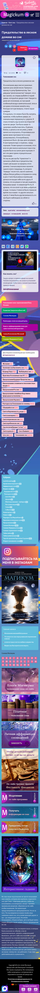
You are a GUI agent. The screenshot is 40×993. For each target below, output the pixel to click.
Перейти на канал (11, 289)
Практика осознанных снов (13, 520)
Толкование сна (23, 435)
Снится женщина (10, 415)
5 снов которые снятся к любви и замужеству (19, 642)
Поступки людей (12, 504)
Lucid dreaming (9, 481)
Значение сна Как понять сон (15, 368)
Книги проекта (9, 512)
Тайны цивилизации (11, 536)
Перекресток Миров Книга (13, 517)
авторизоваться (9, 355)
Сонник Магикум (10, 525)
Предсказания (9, 523)
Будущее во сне (10, 491)
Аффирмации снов (10, 486)
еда (11, 210)
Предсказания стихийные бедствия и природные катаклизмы (16, 395)
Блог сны (12, 22)
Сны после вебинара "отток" (14, 427)
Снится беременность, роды (14, 411)
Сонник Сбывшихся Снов (12, 339)
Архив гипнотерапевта (12, 483)
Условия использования (20, 981)
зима (6, 214)
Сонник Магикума (9, 316)
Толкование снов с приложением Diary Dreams (17, 304)
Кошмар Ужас (9, 372)
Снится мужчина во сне (13, 419)
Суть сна (7, 435)
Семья (8, 507)
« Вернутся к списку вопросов (11, 40)
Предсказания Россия (12, 390)
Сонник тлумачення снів (12, 530)
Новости (7, 515)
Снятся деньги (9, 431)
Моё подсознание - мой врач (16, 502)
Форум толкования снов (12, 541)
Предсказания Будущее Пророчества (18, 379)
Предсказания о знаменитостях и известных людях (19, 385)
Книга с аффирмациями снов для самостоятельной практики (15, 327)
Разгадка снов (10, 494)
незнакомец (23, 210)
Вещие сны (8, 489)
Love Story (9, 497)
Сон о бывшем (25, 431)
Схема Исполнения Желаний (13, 334)
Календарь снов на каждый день (15, 321)
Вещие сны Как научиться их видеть (16, 645)
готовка (16, 214)
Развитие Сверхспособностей (14, 310)
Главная (4, 22)
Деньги (8, 499)
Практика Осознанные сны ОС (15, 375)
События (9, 510)
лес (25, 214)
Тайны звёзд (8, 533)
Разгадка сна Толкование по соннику (18, 404)
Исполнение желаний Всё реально (16, 633)
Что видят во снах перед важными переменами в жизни (20, 638)
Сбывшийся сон (10, 408)
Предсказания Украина (12, 400)
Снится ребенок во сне (12, 423)
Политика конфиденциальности (20, 979)
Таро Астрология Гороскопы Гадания (17, 538)
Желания (7, 364)
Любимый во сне (26, 372)
